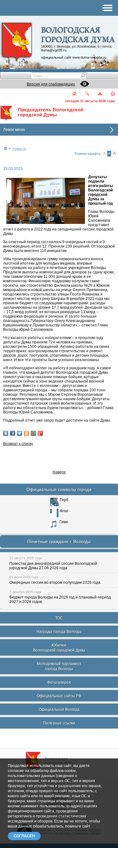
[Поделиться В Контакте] (5, 433)
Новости (19, 148)
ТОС (59, 618)
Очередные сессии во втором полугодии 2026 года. (55, 582)
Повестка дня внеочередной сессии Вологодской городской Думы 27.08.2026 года (53, 565)
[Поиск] (83, 94)
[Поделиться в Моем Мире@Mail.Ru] (33, 433)
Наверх (59, 472)
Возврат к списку (18, 444)
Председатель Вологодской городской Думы (50, 112)
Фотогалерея (59, 682)
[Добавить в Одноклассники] (26, 433)
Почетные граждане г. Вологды (59, 541)
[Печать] (109, 94)
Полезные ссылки (59, 723)
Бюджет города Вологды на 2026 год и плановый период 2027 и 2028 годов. (60, 599)
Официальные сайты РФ (59, 696)
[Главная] (70, 94)
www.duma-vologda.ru (89, 57)
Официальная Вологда (59, 709)
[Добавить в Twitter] (19, 433)
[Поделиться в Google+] (40, 433)
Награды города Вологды (59, 631)
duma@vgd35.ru (53, 50)
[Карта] (96, 94)
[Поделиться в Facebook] (12, 433)
